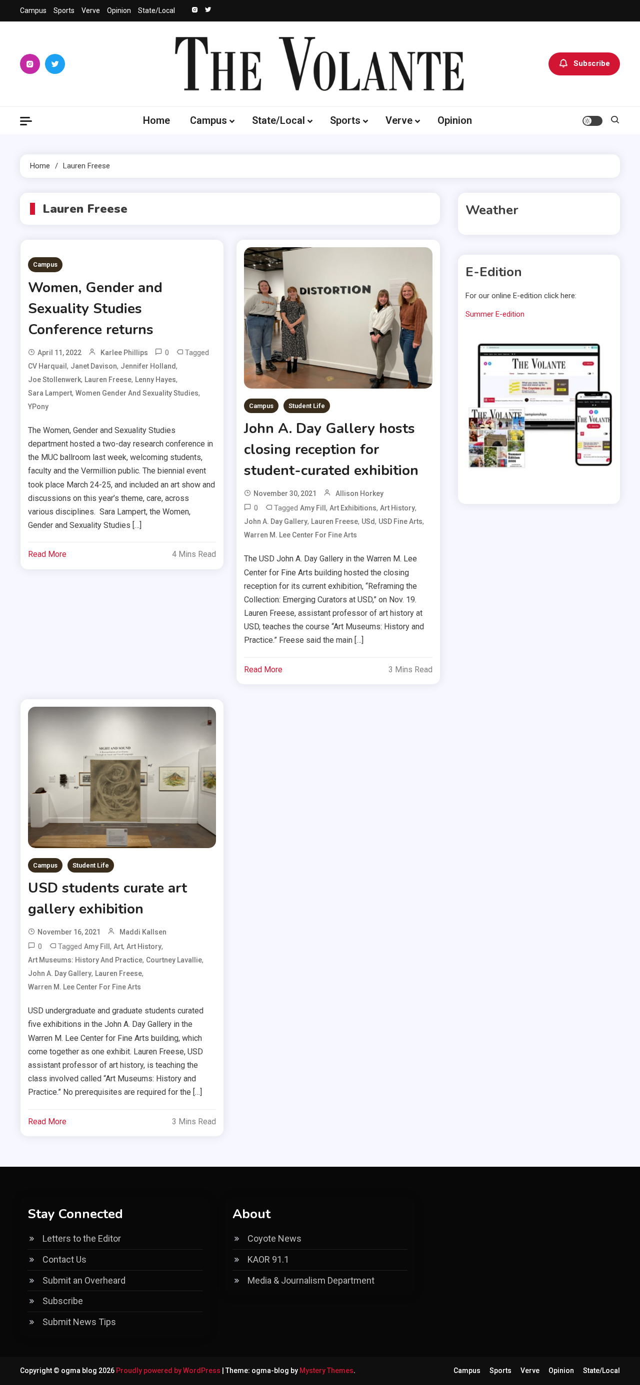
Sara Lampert (50, 393)
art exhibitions (353, 508)
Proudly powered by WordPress (169, 1371)
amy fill (313, 508)
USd (368, 521)
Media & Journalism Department (311, 1280)
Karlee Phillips (124, 353)
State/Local (156, 10)
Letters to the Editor (81, 1238)
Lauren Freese (108, 380)
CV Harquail (47, 366)
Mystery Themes (327, 1371)
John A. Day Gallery (276, 521)
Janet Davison (93, 366)
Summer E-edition (495, 314)
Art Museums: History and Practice (85, 960)
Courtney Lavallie (174, 960)
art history (397, 508)
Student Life (306, 406)
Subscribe (592, 63)
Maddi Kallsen (143, 932)
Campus (33, 10)
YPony (38, 407)
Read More (47, 554)
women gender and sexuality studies (137, 393)
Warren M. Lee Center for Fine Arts (300, 535)
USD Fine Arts (400, 521)
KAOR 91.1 (268, 1259)
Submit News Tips (79, 1322)
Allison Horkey (360, 493)
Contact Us (64, 1259)
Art (118, 946)
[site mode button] (592, 121)
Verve (91, 10)
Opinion (119, 10)
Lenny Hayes (155, 380)
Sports (64, 10)
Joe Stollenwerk (54, 380)
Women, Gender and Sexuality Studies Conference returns (95, 308)
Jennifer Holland (148, 366)
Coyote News (275, 1238)
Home (156, 120)
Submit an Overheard (84, 1280)
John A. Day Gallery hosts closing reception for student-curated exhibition (331, 449)
